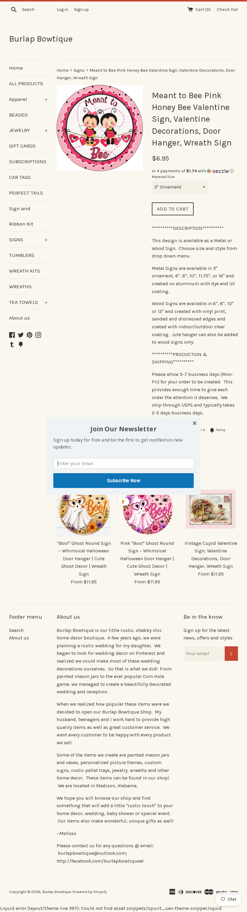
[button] (123, 428)
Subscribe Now (123, 480)
